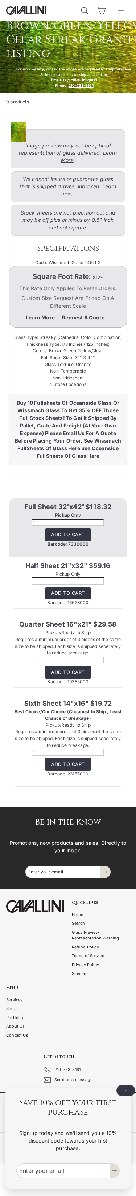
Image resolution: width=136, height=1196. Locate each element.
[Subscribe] (115, 1170)
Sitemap (80, 973)
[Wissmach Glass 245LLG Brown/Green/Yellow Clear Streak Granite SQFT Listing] (65, 132)
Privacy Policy (85, 964)
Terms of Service (88, 955)
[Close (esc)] (125, 1090)
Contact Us (17, 1035)
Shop (11, 1008)
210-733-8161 (81, 85)
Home (77, 914)
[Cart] (101, 10)
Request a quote (83, 317)
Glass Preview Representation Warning (95, 935)
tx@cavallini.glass (80, 80)
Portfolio (15, 1017)
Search (78, 923)
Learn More (40, 317)
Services (14, 999)
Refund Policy (85, 947)
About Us (15, 1026)
